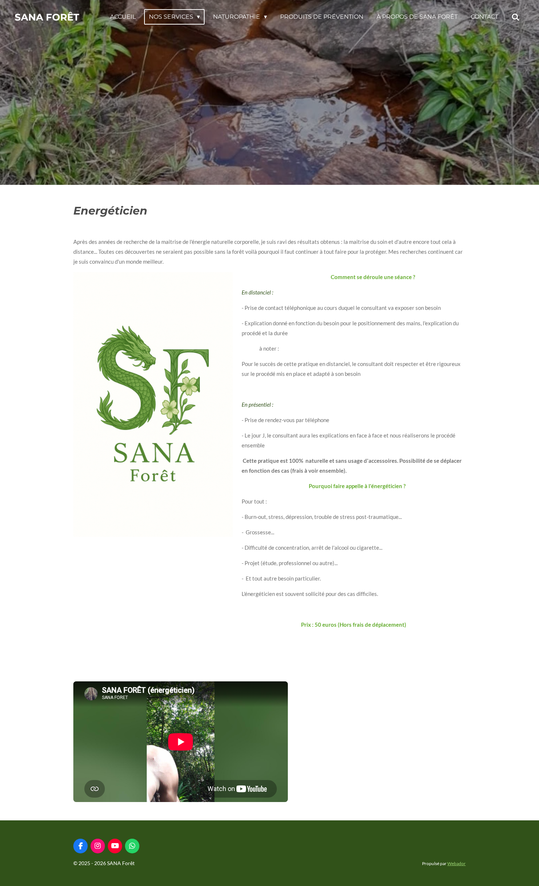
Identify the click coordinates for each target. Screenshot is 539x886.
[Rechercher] (515, 17)
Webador (456, 863)
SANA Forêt (47, 17)
